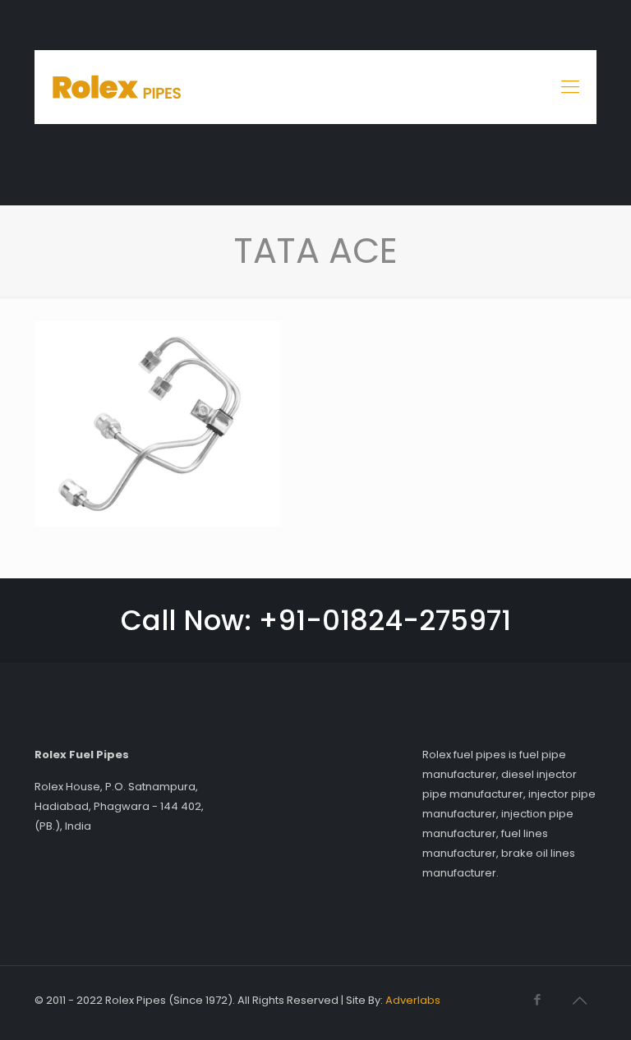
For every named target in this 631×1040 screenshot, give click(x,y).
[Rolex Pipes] (117, 87)
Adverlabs (412, 1000)
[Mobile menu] (570, 87)
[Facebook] (537, 999)
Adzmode (480, 1000)
